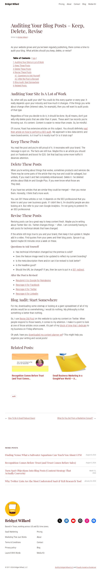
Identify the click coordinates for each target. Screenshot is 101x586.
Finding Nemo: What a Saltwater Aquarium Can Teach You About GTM (43, 455)
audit (14, 396)
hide (34, 58)
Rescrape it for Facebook (28, 284)
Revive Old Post (27, 318)
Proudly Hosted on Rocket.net (86, 567)
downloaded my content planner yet (46, 334)
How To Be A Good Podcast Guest (21, 418)
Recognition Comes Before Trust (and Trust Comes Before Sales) (40, 462)
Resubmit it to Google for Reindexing (33, 280)
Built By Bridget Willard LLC (64, 567)
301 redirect (78, 269)
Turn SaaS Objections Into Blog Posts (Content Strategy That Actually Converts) (38, 472)
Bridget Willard (12, 4)
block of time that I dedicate (73, 325)
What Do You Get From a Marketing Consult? (75, 418)
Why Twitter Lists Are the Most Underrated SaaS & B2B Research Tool (43, 481)
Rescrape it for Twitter (26, 289)
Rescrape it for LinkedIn (27, 293)
